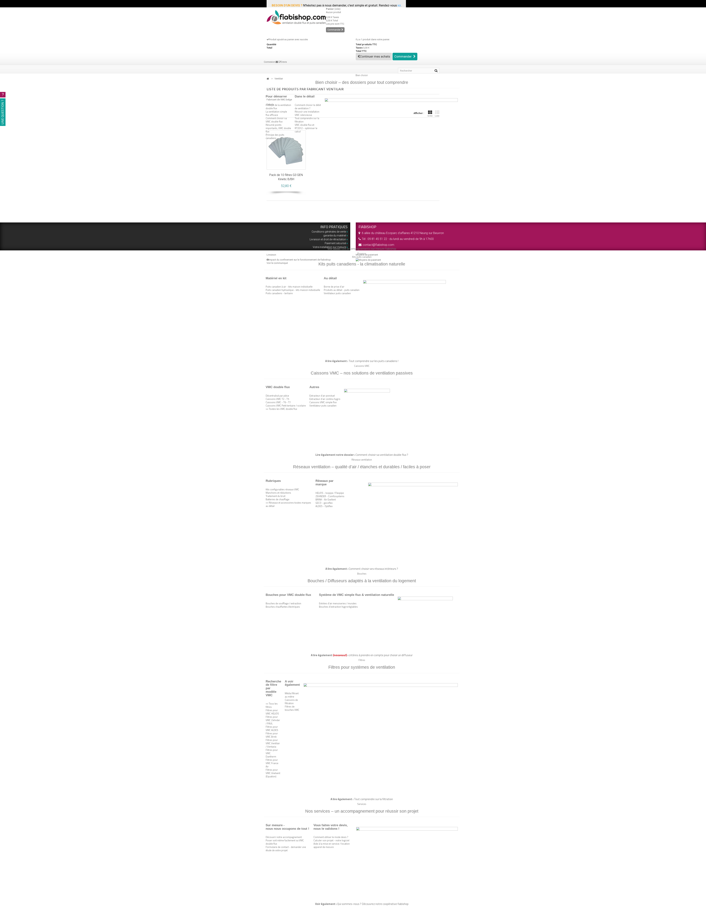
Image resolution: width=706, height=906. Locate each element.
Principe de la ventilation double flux (278, 106)
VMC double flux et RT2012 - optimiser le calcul (306, 128)
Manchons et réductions (278, 493)
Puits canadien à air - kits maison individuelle (289, 286)
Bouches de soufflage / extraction (283, 603)
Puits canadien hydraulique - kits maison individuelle (293, 290)
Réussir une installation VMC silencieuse (307, 113)
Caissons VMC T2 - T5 (277, 399)
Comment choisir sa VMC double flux (276, 119)
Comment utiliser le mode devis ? (330, 837)
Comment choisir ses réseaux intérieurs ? (373, 568)
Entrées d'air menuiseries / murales (337, 603)
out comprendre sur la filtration (374, 799)
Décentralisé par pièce (277, 395)
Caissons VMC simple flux (323, 402)
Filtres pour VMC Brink (272, 735)
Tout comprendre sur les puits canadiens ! (373, 361)
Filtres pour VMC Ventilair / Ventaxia (273, 743)
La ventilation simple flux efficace (276, 113)
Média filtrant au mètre (292, 694)
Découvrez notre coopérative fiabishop (385, 904)
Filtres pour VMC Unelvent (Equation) (273, 773)
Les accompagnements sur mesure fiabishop (369, 248)
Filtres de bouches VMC (292, 708)
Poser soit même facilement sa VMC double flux (285, 842)
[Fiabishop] (293, 17)
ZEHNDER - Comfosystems (329, 496)
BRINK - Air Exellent (325, 499)
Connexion (270, 61)
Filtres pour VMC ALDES (272, 728)
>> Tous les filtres (272, 705)
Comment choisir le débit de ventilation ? (308, 106)
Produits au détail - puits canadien (341, 290)
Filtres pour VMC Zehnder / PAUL (273, 720)
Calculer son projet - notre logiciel (331, 840)
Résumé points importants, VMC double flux (278, 128)
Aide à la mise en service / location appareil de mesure (331, 845)
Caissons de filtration (291, 701)
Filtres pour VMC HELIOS (272, 711)
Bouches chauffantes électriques (283, 607)
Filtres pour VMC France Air (272, 763)
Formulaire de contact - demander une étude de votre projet (286, 848)
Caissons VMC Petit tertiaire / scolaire (286, 405)
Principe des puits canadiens (275, 136)
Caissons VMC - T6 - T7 (278, 402)
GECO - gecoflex (324, 503)
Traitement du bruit (275, 496)
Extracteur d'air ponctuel (322, 395)
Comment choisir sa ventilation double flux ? (382, 454)
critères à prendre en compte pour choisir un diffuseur (381, 655)
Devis (284, 61)
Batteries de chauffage (277, 499)
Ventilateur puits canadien (337, 293)
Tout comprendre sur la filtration (307, 119)
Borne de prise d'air (334, 286)
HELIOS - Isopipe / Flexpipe (329, 493)
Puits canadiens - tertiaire (279, 293)
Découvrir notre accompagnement (284, 837)
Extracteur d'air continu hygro (324, 399)
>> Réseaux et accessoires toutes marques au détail (288, 504)
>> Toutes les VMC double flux (281, 409)
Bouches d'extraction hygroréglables (338, 607)
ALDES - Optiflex (324, 506)
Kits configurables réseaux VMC (282, 489)
